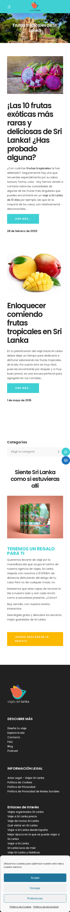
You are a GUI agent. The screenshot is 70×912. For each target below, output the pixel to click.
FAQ (10, 742)
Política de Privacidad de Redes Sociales (33, 791)
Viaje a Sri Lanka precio (22, 816)
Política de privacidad (46, 906)
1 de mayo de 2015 (19, 400)
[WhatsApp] (66, 452)
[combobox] (35, 451)
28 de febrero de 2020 (22, 231)
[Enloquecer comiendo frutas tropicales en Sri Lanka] (35, 273)
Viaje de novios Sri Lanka (23, 821)
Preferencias (35, 898)
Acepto (35, 877)
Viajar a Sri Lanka (18, 843)
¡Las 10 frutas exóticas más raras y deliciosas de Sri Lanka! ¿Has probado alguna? (34, 131)
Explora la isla (15, 733)
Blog (10, 746)
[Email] (66, 460)
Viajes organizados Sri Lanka (25, 812)
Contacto (13, 737)
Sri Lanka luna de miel (21, 848)
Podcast (12, 751)
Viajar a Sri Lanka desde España (27, 830)
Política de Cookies (20, 906)
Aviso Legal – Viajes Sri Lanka (25, 778)
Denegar (35, 888)
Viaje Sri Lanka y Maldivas (23, 852)
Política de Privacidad (21, 787)
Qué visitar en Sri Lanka (22, 825)
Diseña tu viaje (17, 728)
